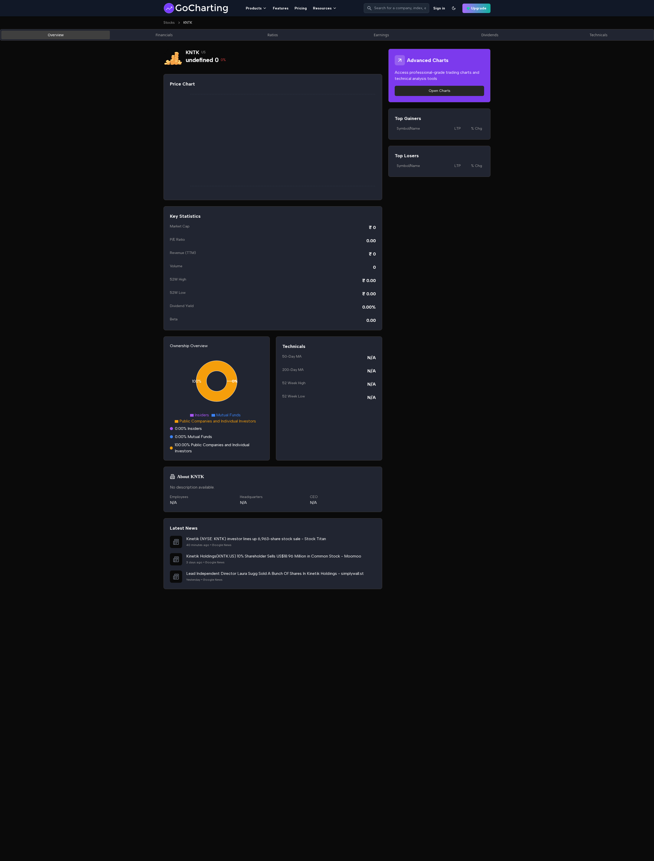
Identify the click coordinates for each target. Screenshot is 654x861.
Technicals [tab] (599, 34)
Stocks (169, 22)
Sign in (439, 8)
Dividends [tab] (489, 34)
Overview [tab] (56, 34)
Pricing (301, 8)
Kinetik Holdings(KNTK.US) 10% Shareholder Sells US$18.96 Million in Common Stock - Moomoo (273, 556)
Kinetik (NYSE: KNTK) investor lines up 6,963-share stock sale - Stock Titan (256, 538)
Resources (322, 8)
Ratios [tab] (272, 34)
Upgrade (478, 8)
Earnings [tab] (381, 34)
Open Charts (439, 91)
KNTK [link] (187, 22)
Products (254, 8)
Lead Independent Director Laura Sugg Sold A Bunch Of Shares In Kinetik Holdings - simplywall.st (275, 573)
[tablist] (327, 35)
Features (280, 8)
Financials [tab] (164, 34)
